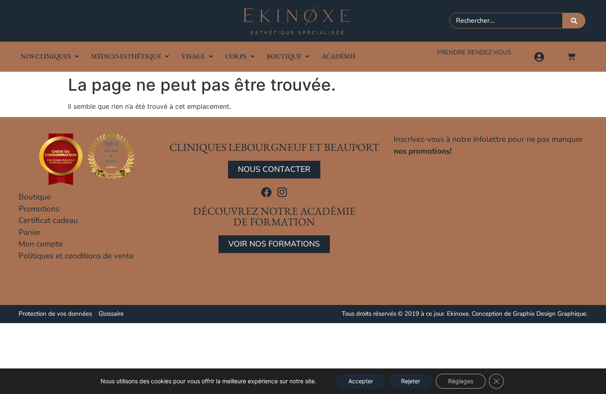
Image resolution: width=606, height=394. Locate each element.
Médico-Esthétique (126, 56)
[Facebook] (266, 192)
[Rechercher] (574, 20)
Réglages (460, 381)
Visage (193, 56)
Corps (236, 56)
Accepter (360, 381)
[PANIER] (571, 56)
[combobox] (506, 20)
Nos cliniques (46, 56)
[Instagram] (282, 192)
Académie (339, 56)
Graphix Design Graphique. (550, 314)
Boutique (284, 56)
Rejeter (410, 381)
